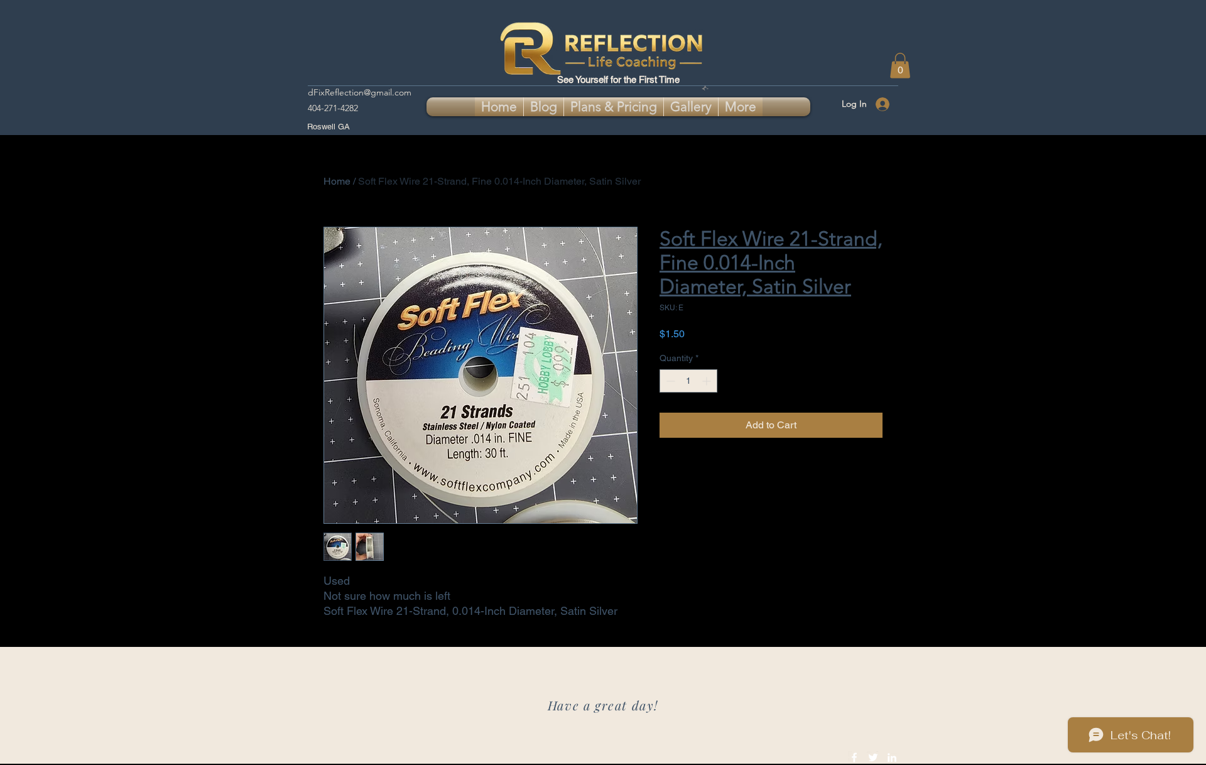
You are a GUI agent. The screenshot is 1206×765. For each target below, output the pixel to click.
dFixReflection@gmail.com (359, 92)
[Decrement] (669, 381)
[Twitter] (873, 757)
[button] (900, 66)
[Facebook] (854, 757)
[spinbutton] (688, 381)
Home (336, 181)
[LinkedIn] (892, 757)
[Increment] (707, 381)
